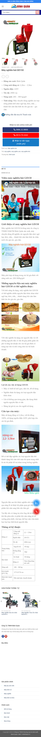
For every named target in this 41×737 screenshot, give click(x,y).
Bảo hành (7, 713)
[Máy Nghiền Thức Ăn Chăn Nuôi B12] (30, 600)
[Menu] (2, 6)
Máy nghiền (7, 694)
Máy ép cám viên (9, 686)
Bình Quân (12, 154)
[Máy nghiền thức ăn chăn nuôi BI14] (10, 600)
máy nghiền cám (16, 151)
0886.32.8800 (22, 130)
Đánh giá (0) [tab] (5, 173)
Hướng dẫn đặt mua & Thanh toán (18, 115)
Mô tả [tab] (3, 168)
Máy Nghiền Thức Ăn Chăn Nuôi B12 (29, 613)
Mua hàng (7, 721)
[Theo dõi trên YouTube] (6, 636)
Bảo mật (6, 717)
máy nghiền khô (25, 151)
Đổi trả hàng (8, 709)
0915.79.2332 (22, 135)
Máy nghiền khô (17, 67)
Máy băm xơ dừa (9, 698)
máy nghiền (7, 151)
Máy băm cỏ (8, 690)
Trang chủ (5, 67)
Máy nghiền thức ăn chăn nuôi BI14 (9, 613)
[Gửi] (38, 12)
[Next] (36, 37)
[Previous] (5, 37)
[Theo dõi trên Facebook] (3, 636)
